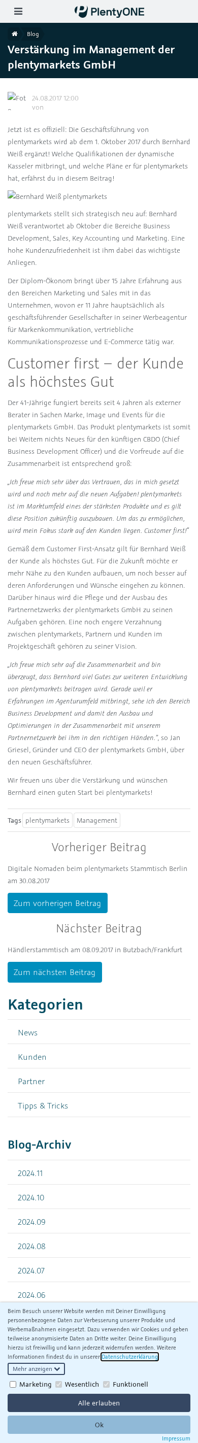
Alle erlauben (99, 1402)
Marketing (35, 1384)
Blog (33, 34)
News (28, 1032)
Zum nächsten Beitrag (54, 972)
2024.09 (32, 1221)
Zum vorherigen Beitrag (57, 903)
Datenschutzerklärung (130, 1356)
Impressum (176, 1438)
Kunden (32, 1056)
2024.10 (31, 1197)
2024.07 (31, 1270)
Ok (99, 1424)
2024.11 (30, 1172)
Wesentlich (82, 1384)
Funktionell (130, 1384)
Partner (31, 1081)
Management (97, 820)
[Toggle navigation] (18, 11)
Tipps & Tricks (43, 1105)
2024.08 (32, 1245)
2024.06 (32, 1294)
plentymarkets (47, 820)
